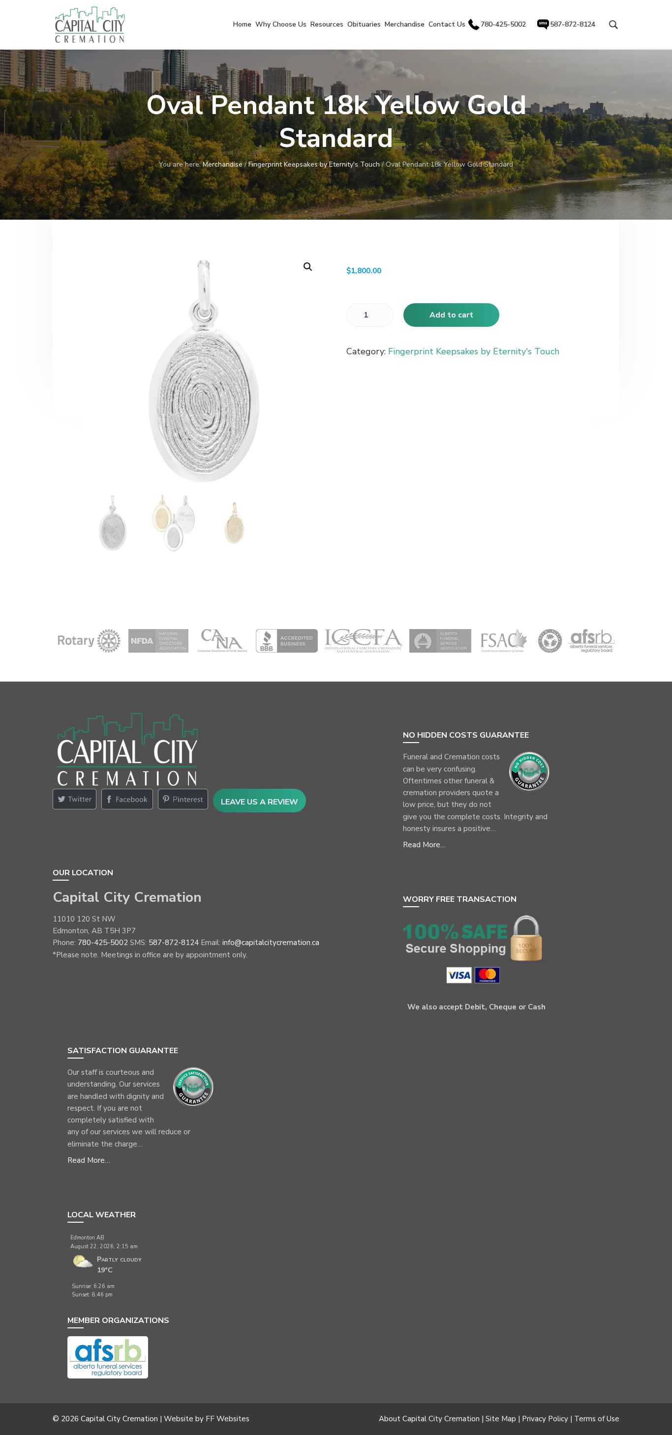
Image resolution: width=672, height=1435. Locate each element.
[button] (308, 267)
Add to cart (451, 315)
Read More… (424, 845)
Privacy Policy (545, 1419)
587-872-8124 (174, 942)
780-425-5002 (103, 942)
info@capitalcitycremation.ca (270, 942)
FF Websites (227, 1419)
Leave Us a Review (259, 802)
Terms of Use (596, 1419)
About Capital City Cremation (429, 1419)
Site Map (501, 1419)
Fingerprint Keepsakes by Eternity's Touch (314, 164)
